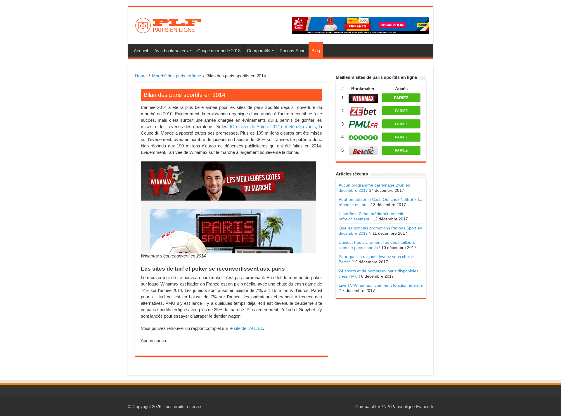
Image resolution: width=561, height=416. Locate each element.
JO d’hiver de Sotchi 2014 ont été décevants (272, 126)
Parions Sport (293, 50)
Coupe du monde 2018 (218, 50)
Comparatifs (258, 50)
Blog (315, 50)
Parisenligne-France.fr (412, 406)
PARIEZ (401, 97)
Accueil (141, 50)
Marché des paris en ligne (176, 75)
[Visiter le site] (363, 97)
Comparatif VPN (371, 406)
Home (141, 75)
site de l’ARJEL (248, 328)
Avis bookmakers (171, 50)
